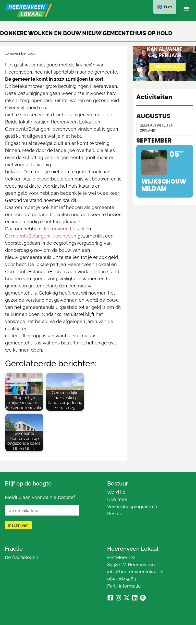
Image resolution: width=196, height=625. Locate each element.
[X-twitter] (127, 598)
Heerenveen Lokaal (63, 228)
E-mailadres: (17, 503)
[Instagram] (118, 598)
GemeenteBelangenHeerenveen (40, 236)
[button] (186, 9)
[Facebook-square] (110, 598)
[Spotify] (143, 598)
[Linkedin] (135, 598)
